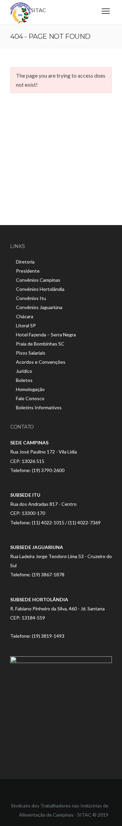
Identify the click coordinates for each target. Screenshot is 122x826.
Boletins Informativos (39, 407)
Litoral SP (26, 325)
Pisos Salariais (30, 353)
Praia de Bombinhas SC (40, 344)
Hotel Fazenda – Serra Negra (46, 334)
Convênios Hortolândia (40, 289)
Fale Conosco (30, 398)
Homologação (30, 389)
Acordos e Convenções (40, 362)
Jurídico (24, 371)
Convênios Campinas (38, 280)
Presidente (28, 271)
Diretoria (25, 262)
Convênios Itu (31, 298)
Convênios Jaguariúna (39, 307)
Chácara (24, 316)
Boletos (24, 380)
